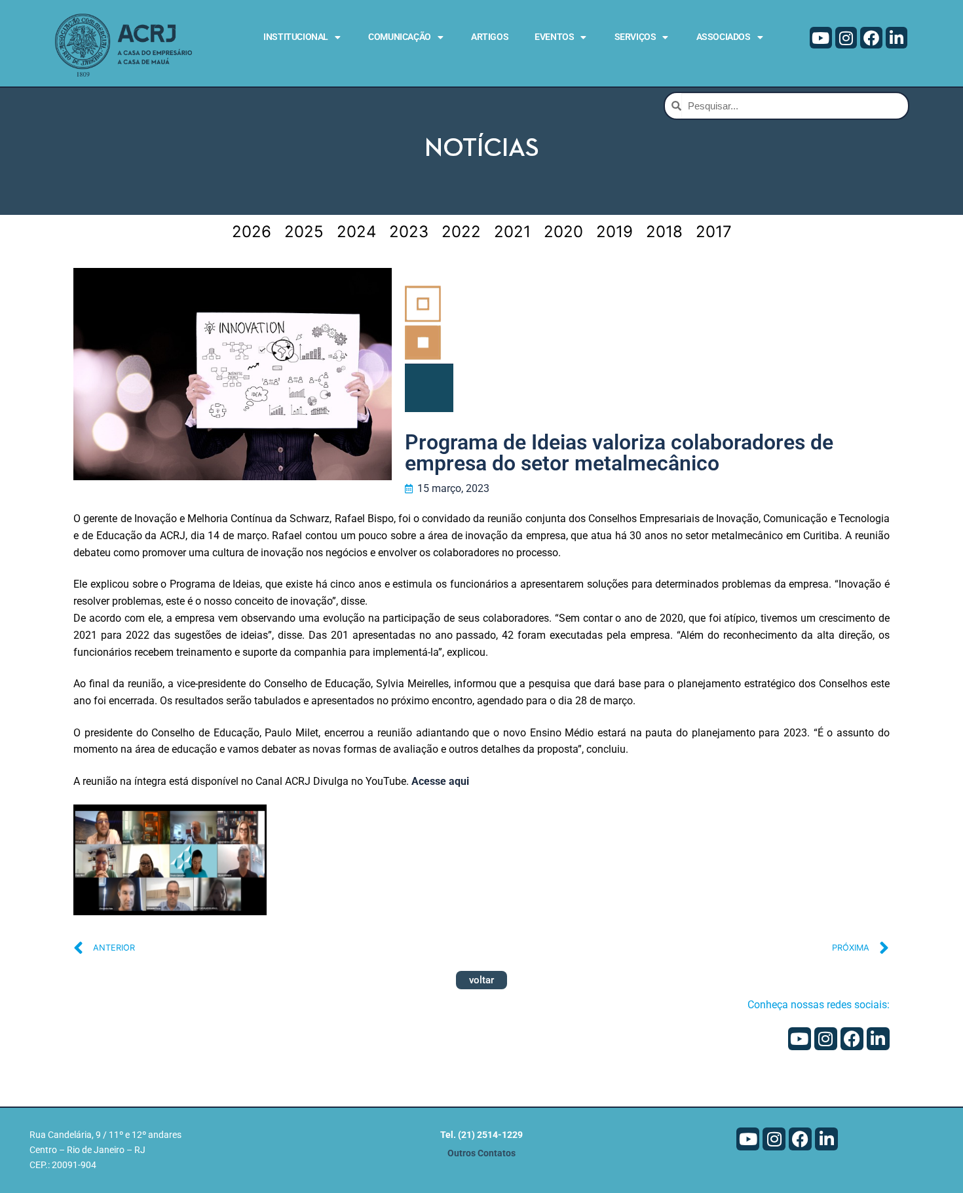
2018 (664, 231)
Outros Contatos (481, 1153)
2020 (563, 231)
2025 (304, 231)
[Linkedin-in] (897, 38)
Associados (723, 36)
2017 (714, 231)
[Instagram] (846, 38)
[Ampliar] (245, 826)
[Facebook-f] (871, 38)
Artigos (489, 36)
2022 (461, 231)
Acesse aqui (440, 781)
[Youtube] (821, 38)
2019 (614, 231)
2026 (251, 231)
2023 (408, 231)
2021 (512, 231)
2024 (356, 231)
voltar (481, 980)
